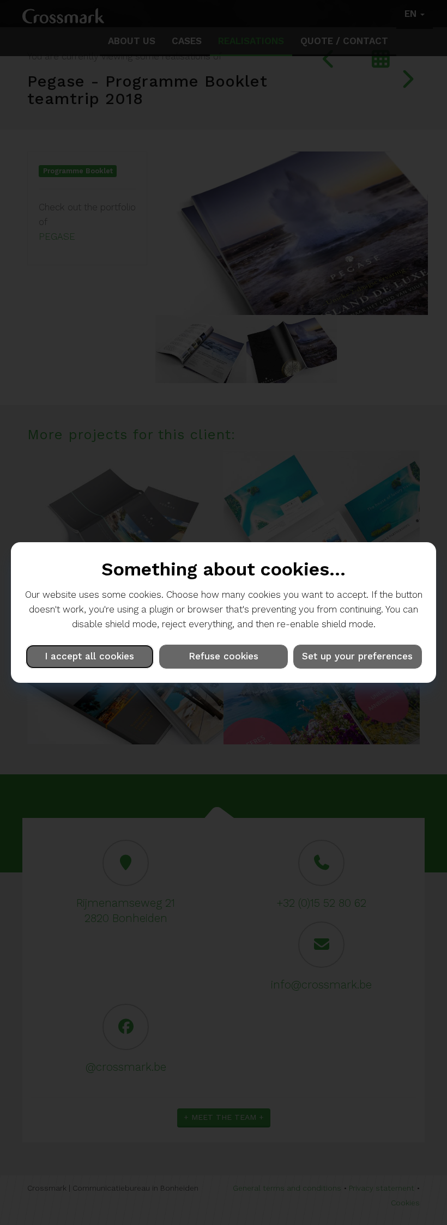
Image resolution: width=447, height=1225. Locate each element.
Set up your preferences (357, 656)
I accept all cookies (89, 656)
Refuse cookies (223, 656)
